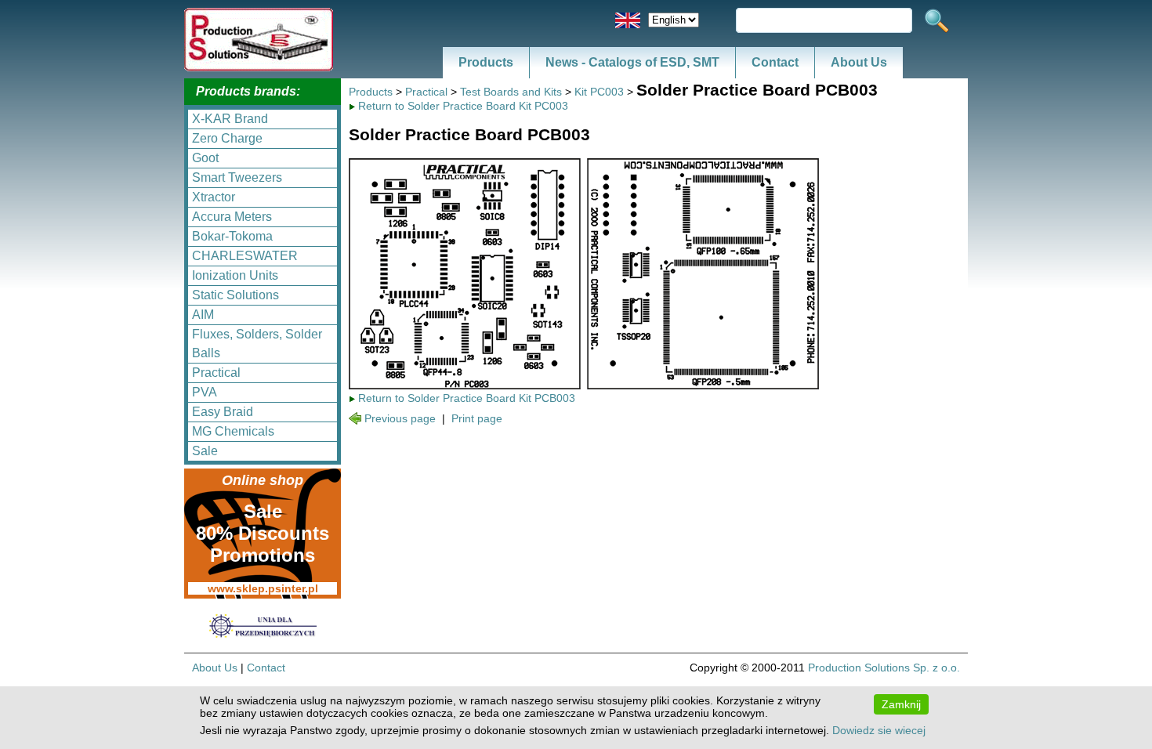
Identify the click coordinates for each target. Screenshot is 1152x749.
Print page (476, 418)
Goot (205, 158)
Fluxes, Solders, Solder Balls (257, 343)
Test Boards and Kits (511, 91)
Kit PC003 (599, 91)
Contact (775, 62)
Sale (205, 451)
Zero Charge (227, 138)
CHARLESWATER (245, 255)
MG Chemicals (233, 431)
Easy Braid (222, 411)
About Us (859, 62)
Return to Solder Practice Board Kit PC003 (463, 106)
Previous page (400, 418)
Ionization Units (235, 275)
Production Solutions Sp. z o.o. (884, 667)
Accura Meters (232, 216)
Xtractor (213, 197)
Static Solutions (235, 295)
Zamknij (901, 704)
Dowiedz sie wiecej (879, 730)
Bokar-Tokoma (232, 236)
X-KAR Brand (230, 118)
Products (485, 62)
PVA (204, 392)
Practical (216, 372)
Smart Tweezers (237, 177)
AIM (203, 314)
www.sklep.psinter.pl (263, 588)
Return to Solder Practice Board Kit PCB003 (466, 398)
